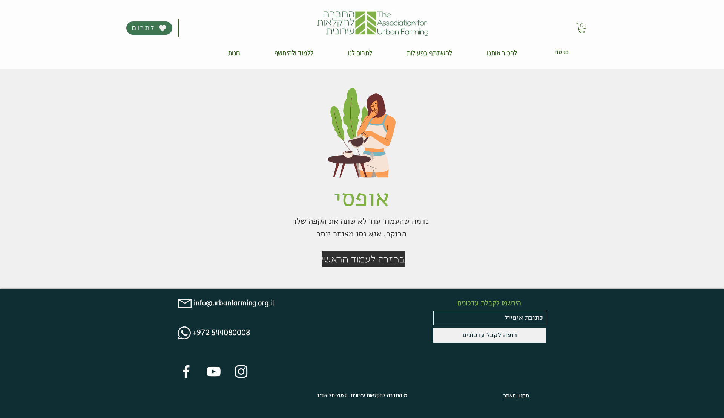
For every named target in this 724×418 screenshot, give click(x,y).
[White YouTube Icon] (213, 371)
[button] (501, 52)
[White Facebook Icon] (186, 371)
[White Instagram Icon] (241, 371)
